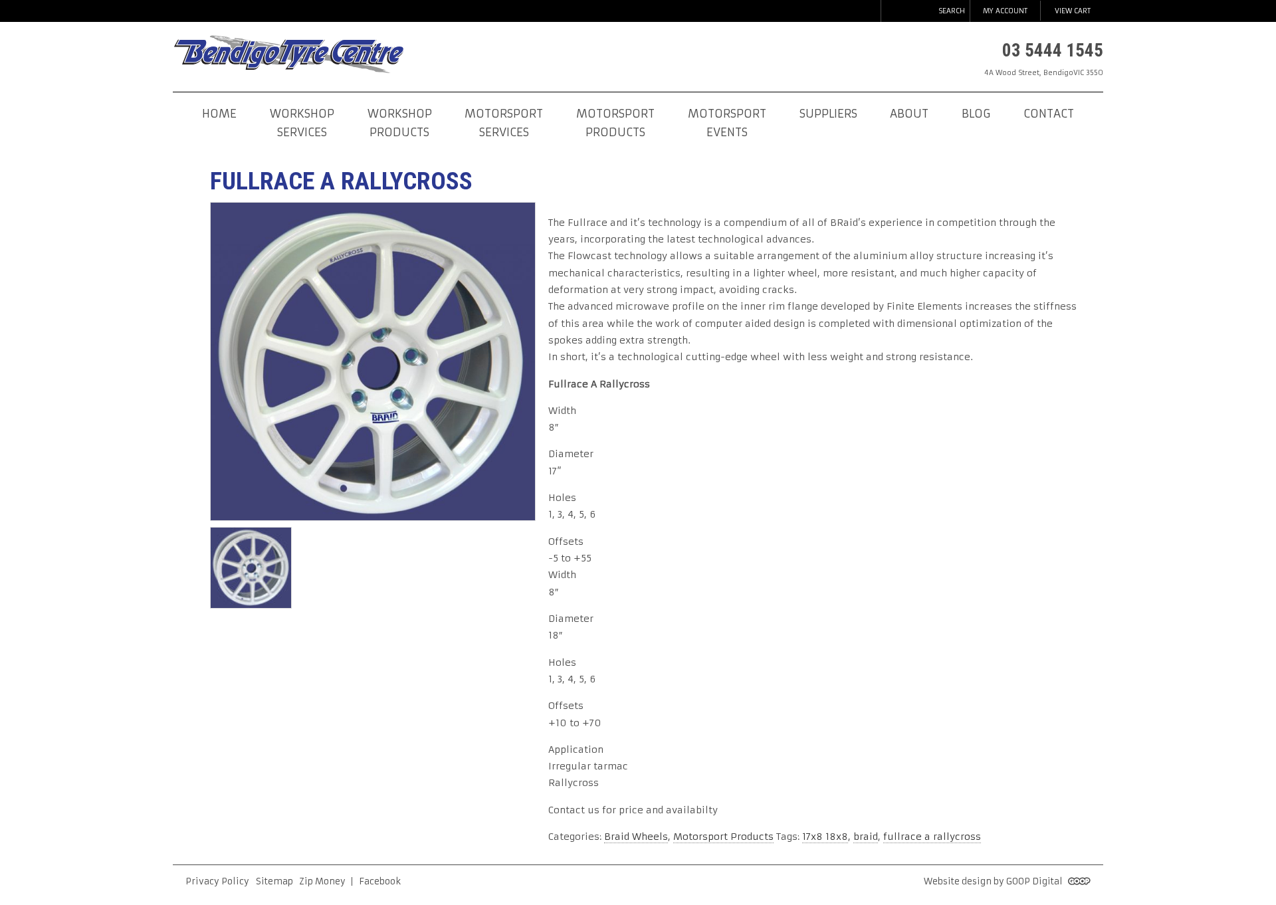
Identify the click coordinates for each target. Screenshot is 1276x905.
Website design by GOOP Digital (994, 881)
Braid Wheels (636, 837)
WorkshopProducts (400, 123)
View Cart (1073, 11)
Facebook (380, 881)
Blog (976, 114)
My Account (1005, 11)
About (909, 114)
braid (865, 837)
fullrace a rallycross (932, 837)
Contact (1048, 114)
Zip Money (322, 881)
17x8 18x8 (825, 837)
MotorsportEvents (727, 123)
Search (951, 11)
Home (219, 114)
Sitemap (274, 881)
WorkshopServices (302, 123)
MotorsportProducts (615, 123)
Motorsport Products (723, 837)
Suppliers (828, 114)
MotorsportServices (504, 123)
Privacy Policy (217, 881)
